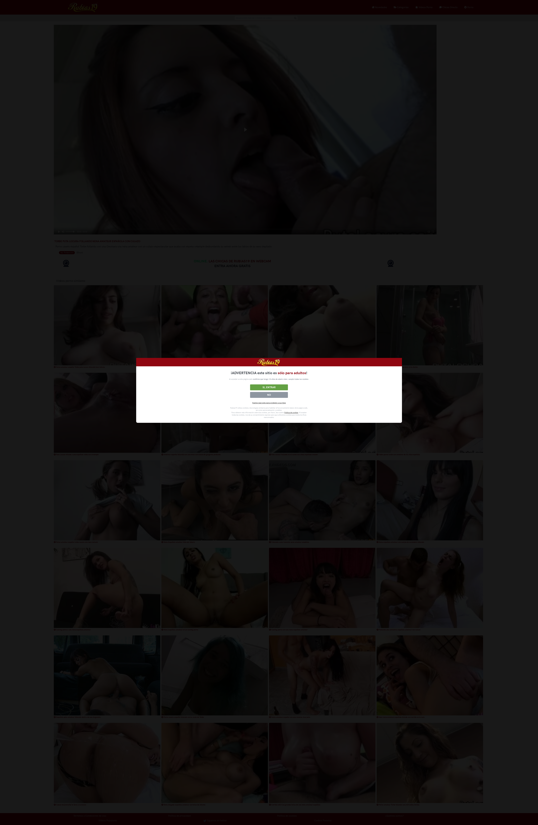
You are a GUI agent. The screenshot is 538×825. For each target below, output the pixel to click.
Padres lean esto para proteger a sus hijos (269, 403)
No (269, 394)
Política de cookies (291, 413)
